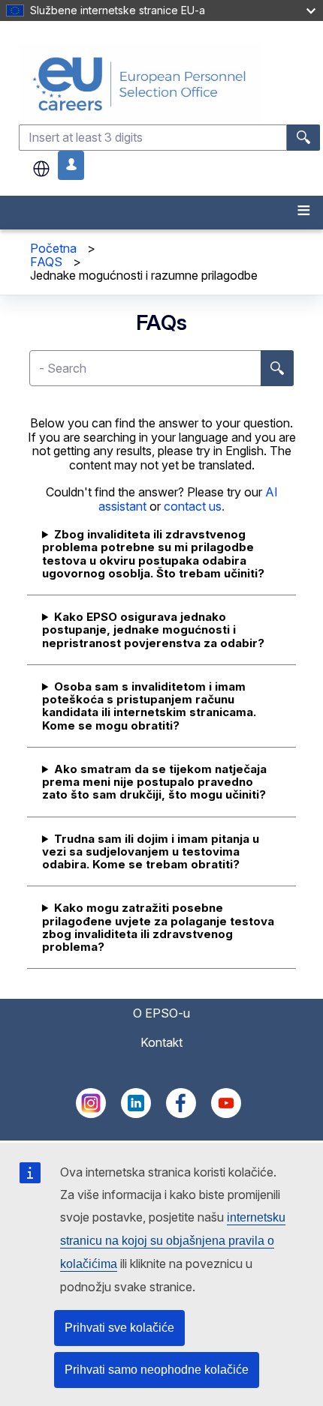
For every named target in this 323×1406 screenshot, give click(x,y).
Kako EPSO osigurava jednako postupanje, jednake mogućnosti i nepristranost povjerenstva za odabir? (153, 630)
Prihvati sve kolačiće (119, 1327)
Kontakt (161, 1042)
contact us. (194, 506)
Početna (53, 248)
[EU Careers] (169, 83)
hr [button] (41, 169)
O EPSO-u (161, 1013)
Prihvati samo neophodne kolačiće (157, 1369)
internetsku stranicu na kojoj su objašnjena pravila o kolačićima (172, 1240)
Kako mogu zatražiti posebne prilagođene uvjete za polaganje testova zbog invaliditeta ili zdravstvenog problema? (158, 927)
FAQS (46, 261)
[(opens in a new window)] (91, 1113)
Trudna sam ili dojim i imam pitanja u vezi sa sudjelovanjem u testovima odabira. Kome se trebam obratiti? (150, 852)
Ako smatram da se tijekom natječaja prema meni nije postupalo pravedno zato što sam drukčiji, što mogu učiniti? (154, 782)
